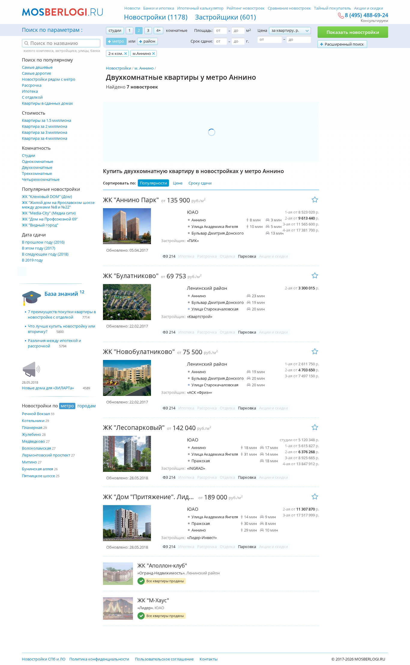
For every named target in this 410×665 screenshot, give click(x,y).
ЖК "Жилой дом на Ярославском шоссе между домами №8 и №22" (58, 204)
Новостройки (118, 68)
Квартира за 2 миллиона (44, 126)
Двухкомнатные (37, 167)
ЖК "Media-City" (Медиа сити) (49, 213)
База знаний (64, 293)
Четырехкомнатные (40, 179)
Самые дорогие (36, 73)
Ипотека (30, 91)
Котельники (33, 420)
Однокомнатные (37, 161)
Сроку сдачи (200, 183)
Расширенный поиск (344, 44)
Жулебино (31, 434)
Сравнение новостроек (289, 8)
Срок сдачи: (202, 41)
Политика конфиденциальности (99, 659)
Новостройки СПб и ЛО (43, 659)
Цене (177, 183)
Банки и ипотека (158, 8)
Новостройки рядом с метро (48, 79)
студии (115, 30)
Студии (28, 155)
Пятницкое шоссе (38, 475)
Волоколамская (36, 448)
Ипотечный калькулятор (200, 8)
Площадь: (203, 30)
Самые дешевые (37, 67)
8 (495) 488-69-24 (366, 15)
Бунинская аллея (37, 468)
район (149, 41)
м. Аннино (144, 68)
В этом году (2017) (38, 248)
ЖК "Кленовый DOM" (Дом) (47, 196)
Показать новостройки (353, 32)
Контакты (209, 659)
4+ (158, 30)
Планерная (32, 427)
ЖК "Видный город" (40, 225)
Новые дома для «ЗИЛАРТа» (48, 388)
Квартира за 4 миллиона (44, 138)
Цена (262, 30)
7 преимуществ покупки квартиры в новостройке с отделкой (62, 314)
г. (247, 41)
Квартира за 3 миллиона (44, 132)
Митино (29, 462)
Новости (132, 8)
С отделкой (32, 97)
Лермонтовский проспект (46, 455)
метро (118, 41)
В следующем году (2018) (45, 254)
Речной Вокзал (36, 413)
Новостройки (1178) (156, 16)
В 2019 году (32, 260)
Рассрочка (31, 85)
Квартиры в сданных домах (47, 103)
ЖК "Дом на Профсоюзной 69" (50, 219)
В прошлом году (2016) (43, 242)
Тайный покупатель (332, 8)
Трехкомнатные (37, 173)
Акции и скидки (368, 8)
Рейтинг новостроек (246, 8)
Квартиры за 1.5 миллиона (46, 120)
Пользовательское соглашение (164, 659)
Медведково (33, 441)
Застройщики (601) (225, 16)
